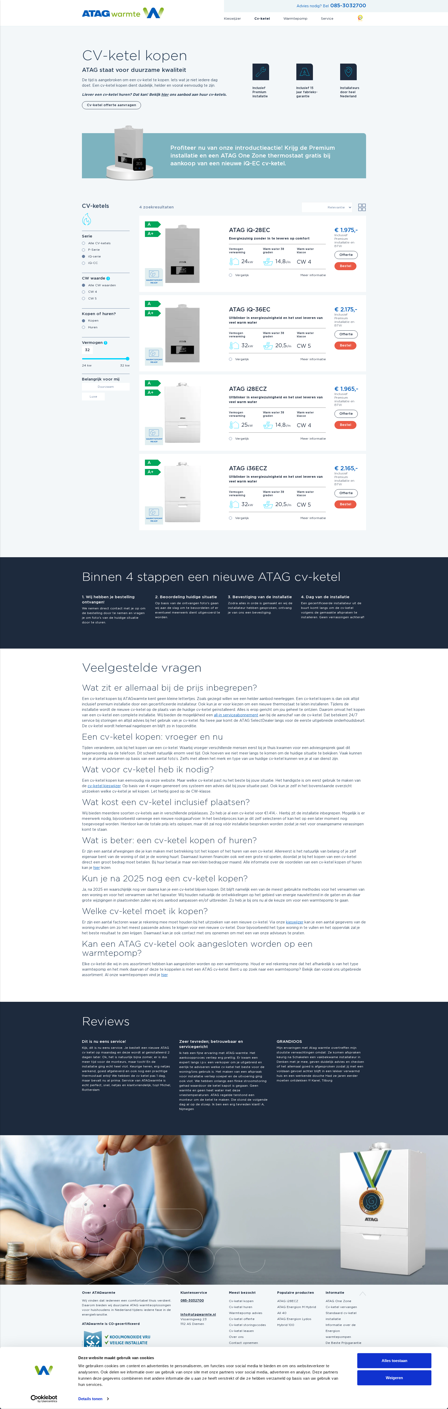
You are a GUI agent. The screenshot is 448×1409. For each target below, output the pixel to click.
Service (327, 19)
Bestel (345, 266)
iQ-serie (94, 256)
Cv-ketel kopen (241, 1301)
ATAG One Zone (338, 1301)
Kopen (93, 320)
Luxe (93, 396)
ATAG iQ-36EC (249, 309)
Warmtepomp (295, 19)
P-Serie (94, 249)
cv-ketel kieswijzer (104, 786)
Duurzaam (106, 386)
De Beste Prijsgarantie (343, 1342)
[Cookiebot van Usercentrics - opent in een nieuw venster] (44, 1399)
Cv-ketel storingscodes (247, 1324)
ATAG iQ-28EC (249, 230)
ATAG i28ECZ (248, 389)
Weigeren (394, 1377)
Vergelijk (242, 275)
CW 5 (92, 298)
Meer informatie (313, 275)
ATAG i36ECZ (248, 468)
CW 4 (92, 291)
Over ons (236, 1336)
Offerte (346, 255)
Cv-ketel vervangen (341, 1307)
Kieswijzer (232, 19)
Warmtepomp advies (245, 1313)
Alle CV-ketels (99, 243)
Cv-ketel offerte (242, 1318)
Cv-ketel (262, 19)
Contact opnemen (243, 1342)
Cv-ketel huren (240, 1307)
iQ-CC (93, 262)
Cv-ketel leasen (241, 1330)
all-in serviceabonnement (236, 715)
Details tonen (90, 1399)
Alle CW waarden (102, 285)
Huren (92, 327)
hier (165, 95)
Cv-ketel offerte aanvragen (111, 105)
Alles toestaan (394, 1360)
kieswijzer (294, 922)
